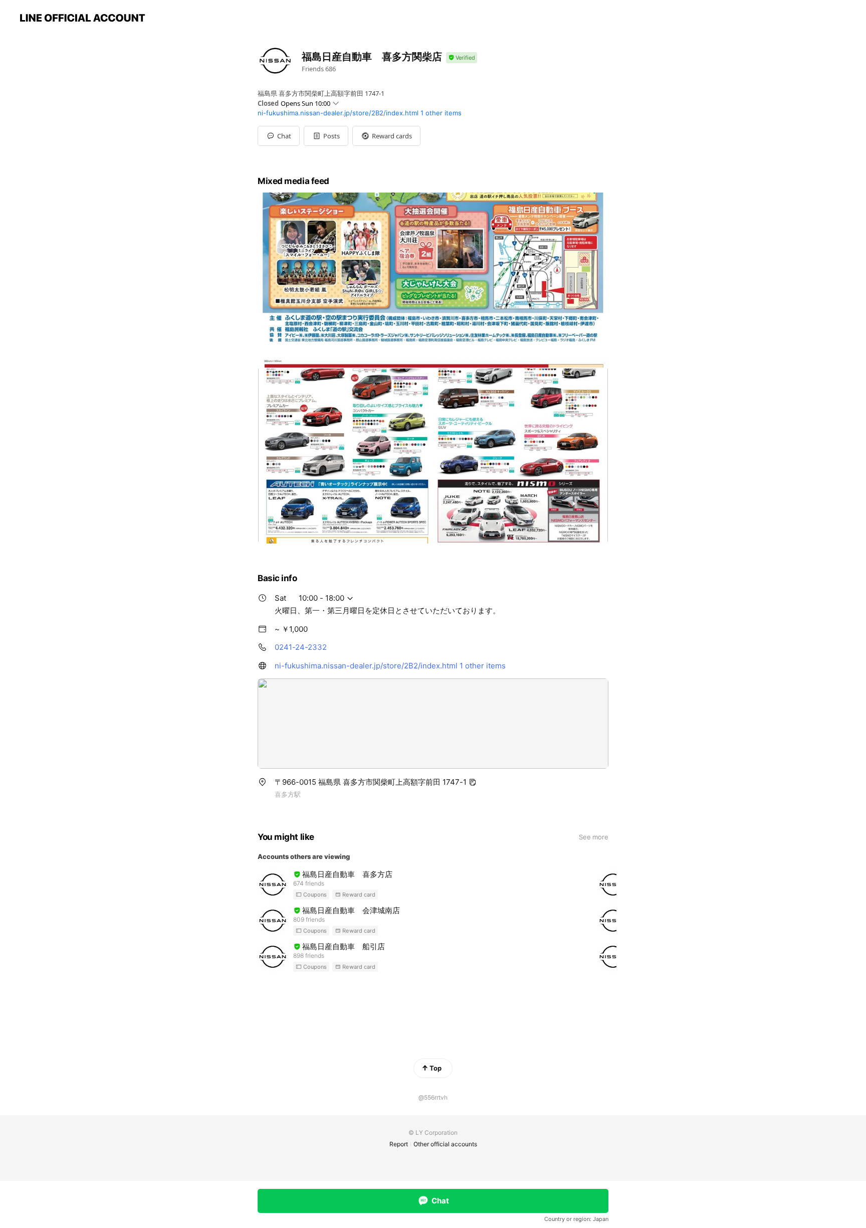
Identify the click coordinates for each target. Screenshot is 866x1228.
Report (398, 1144)
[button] (326, 136)
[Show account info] (461, 58)
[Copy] (473, 782)
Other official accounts (445, 1144)
